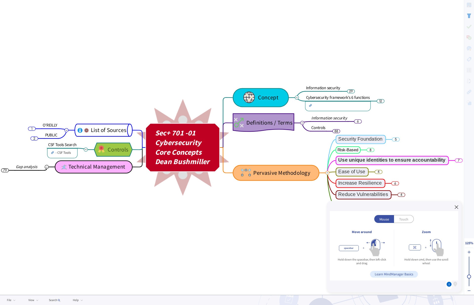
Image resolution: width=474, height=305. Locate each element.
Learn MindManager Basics (394, 274)
